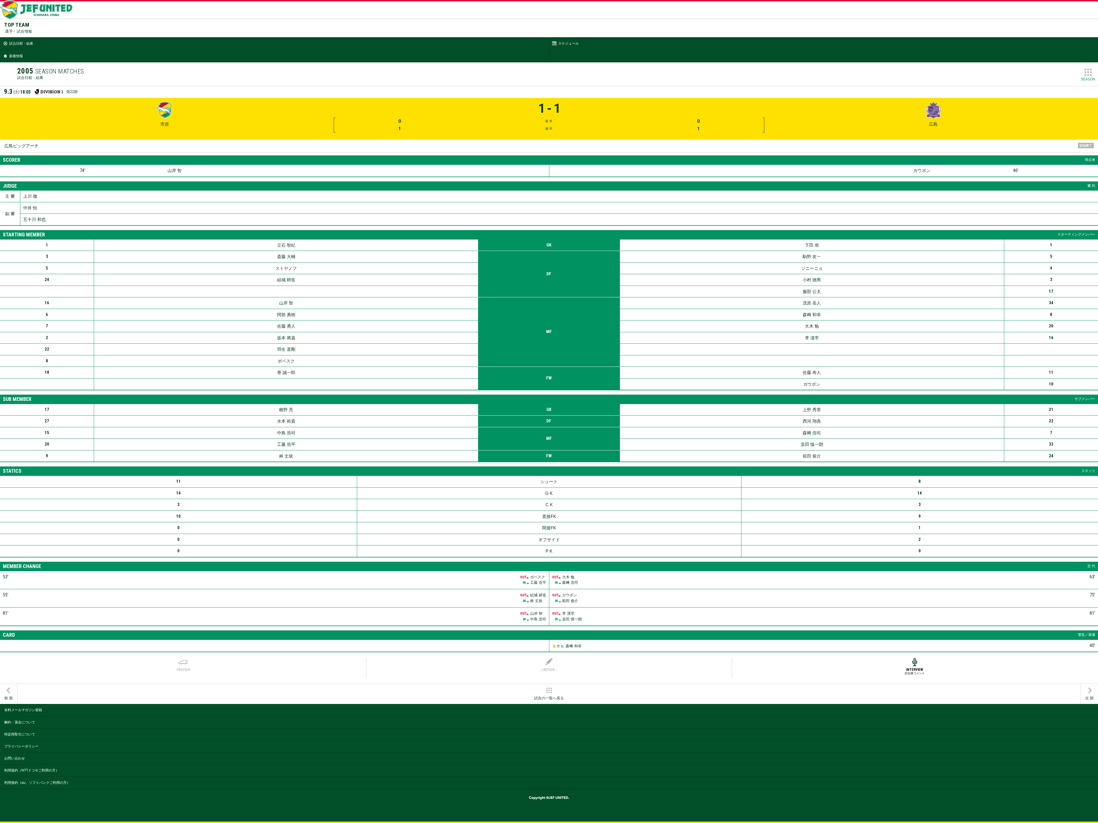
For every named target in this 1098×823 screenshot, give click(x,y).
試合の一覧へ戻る (549, 698)
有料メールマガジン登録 (23, 710)
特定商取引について (19, 734)
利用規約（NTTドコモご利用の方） (31, 770)
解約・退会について (19, 722)
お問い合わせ (14, 758)
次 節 (1089, 698)
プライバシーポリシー (21, 746)
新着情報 (16, 56)
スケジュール (568, 43)
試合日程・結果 (21, 43)
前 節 (8, 698)
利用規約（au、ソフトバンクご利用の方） (37, 783)
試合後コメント (915, 671)
